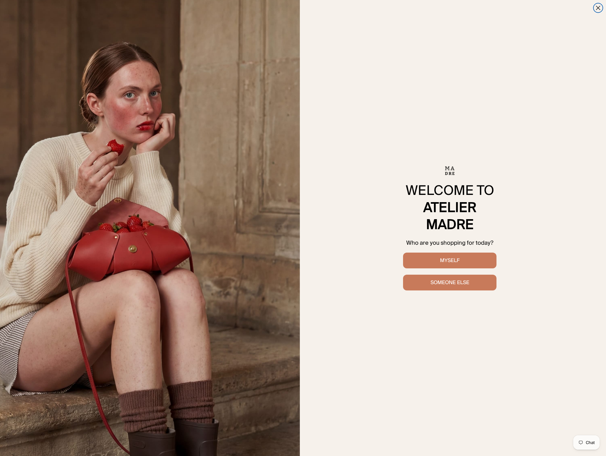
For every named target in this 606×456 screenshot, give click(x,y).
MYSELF (450, 260)
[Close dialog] (598, 8)
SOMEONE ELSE (450, 282)
